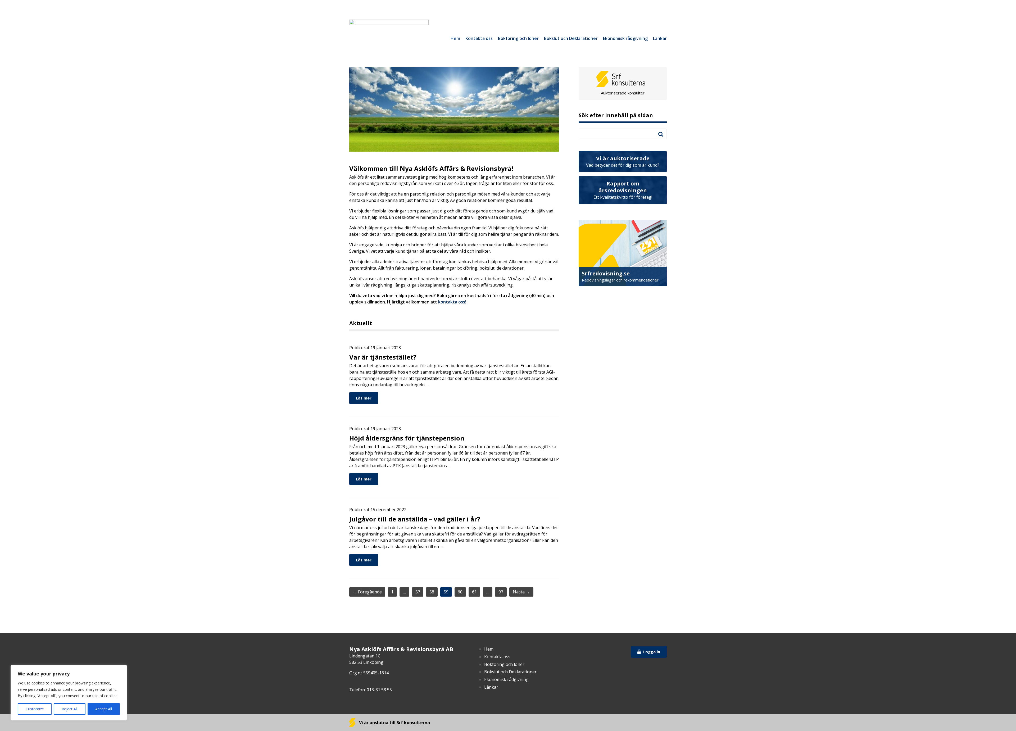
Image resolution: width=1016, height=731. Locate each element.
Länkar (660, 38)
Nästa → (521, 592)
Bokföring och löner (518, 38)
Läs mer (363, 398)
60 (460, 592)
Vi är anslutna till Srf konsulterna (394, 722)
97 (500, 592)
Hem (455, 38)
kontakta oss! (452, 302)
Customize (35, 708)
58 (431, 592)
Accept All (103, 708)
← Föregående (367, 592)
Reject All (70, 708)
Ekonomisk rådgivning (625, 38)
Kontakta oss (479, 38)
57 (417, 592)
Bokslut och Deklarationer (571, 38)
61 (474, 592)
